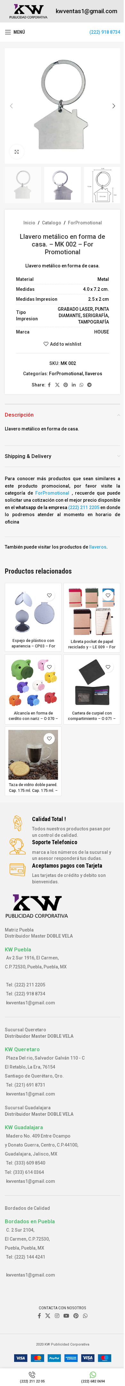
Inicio (29, 222)
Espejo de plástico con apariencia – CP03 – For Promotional (33, 646)
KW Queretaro (22, 1049)
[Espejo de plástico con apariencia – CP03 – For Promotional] (33, 610)
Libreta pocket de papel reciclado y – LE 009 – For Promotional (91, 647)
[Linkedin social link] (74, 385)
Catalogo (51, 222)
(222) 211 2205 (83, 507)
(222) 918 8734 (104, 32)
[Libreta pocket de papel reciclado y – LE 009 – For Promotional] (92, 611)
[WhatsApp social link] (81, 385)
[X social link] (57, 385)
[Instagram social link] (57, 1316)
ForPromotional (85, 222)
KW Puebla (18, 949)
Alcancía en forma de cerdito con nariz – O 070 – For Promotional (33, 719)
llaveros (93, 373)
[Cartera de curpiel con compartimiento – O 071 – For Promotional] (92, 683)
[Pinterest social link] (66, 385)
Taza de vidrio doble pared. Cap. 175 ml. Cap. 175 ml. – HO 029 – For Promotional (33, 790)
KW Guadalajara (24, 1127)
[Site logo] (28, 10)
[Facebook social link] (49, 385)
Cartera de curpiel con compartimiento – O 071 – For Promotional (92, 719)
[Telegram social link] (89, 385)
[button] (11, 106)
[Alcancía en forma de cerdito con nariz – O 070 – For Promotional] (33, 683)
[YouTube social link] (66, 1316)
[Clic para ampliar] (17, 151)
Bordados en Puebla (30, 1221)
